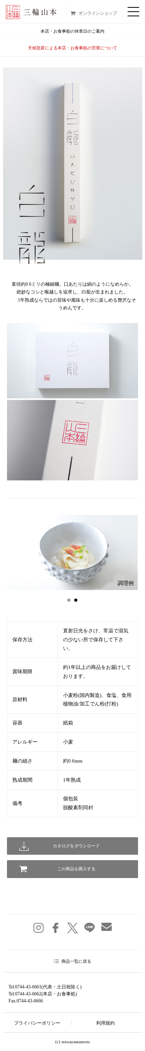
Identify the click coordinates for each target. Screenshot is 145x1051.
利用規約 (105, 1023)
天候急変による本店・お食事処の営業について (72, 47)
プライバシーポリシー (37, 1023)
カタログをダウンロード (76, 845)
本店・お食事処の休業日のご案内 (72, 31)
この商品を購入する (76, 868)
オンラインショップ (97, 13)
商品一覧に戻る (76, 961)
